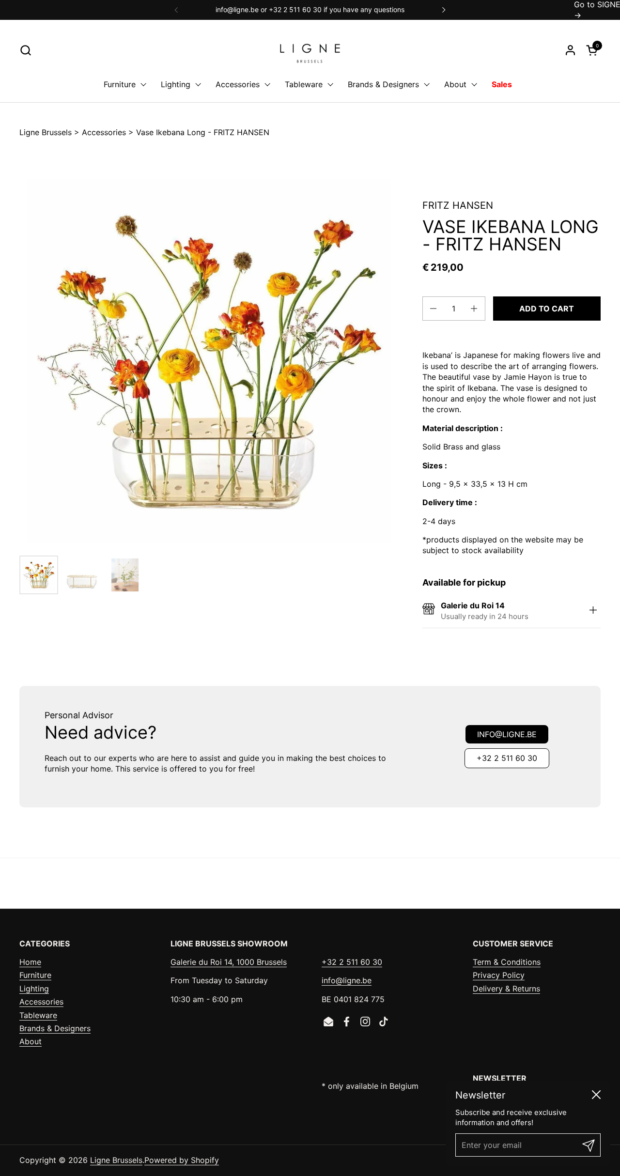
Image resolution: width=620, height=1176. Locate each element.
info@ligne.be (507, 734)
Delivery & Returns (506, 988)
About (30, 1041)
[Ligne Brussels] (310, 50)
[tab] (593, 611)
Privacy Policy (499, 975)
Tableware (38, 1015)
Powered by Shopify (181, 1160)
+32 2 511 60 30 (507, 758)
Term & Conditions (507, 962)
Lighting (34, 988)
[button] (25, 50)
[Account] (570, 50)
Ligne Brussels (45, 132)
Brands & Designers (55, 1028)
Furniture (35, 975)
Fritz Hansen (457, 205)
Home (30, 962)
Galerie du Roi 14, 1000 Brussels (228, 962)
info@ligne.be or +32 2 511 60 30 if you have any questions (310, 9)
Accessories (104, 132)
